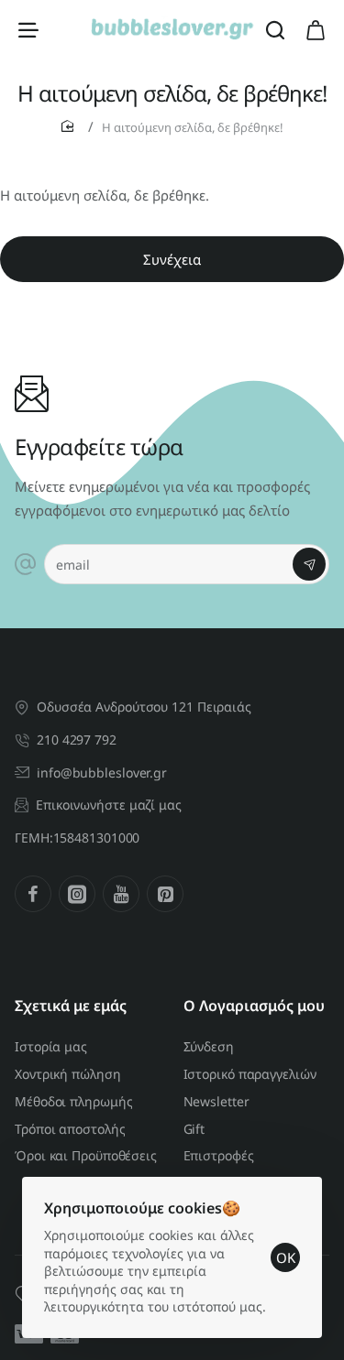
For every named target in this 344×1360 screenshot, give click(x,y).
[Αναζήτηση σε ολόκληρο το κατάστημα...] (275, 29)
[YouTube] (121, 894)
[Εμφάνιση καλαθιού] (315, 29)
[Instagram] (77, 894)
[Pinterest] (165, 894)
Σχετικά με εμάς (71, 1006)
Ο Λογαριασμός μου (254, 1006)
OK (285, 1257)
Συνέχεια (172, 259)
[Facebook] (33, 894)
